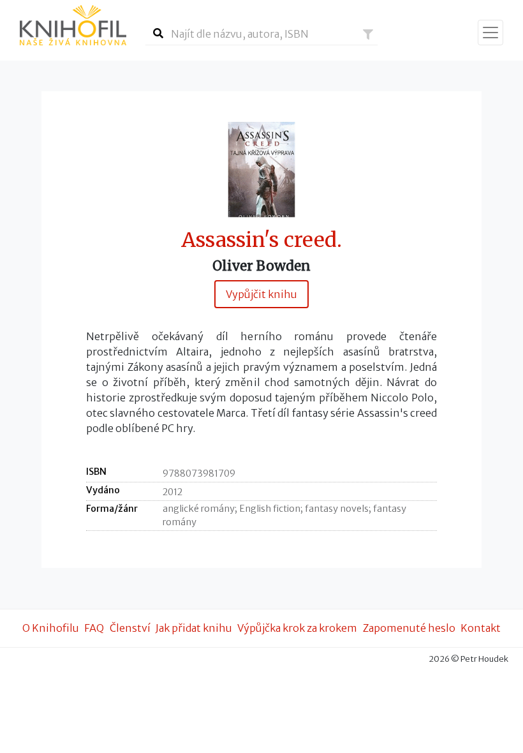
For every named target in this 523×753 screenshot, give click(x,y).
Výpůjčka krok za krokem (297, 628)
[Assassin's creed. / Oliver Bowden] (261, 169)
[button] (368, 34)
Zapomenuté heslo (409, 628)
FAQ (94, 628)
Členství (130, 628)
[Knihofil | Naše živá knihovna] (73, 25)
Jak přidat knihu (194, 628)
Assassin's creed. (261, 240)
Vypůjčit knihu (261, 294)
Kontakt (480, 628)
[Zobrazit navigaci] (490, 32)
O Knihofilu (50, 628)
